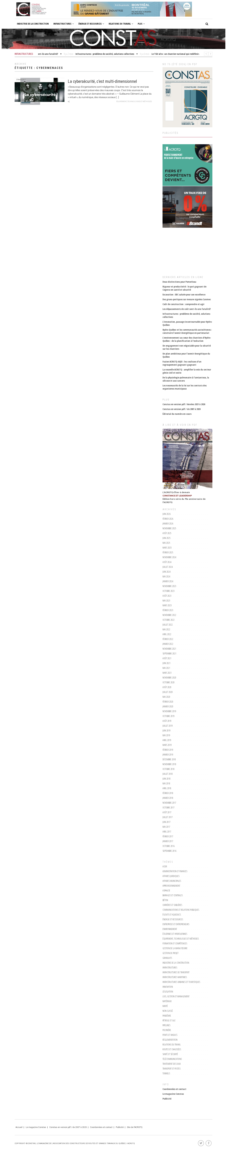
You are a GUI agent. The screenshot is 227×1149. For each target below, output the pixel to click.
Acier (165, 866)
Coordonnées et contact (174, 1089)
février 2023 (168, 610)
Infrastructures (62, 23)
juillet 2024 (168, 566)
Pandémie (167, 1015)
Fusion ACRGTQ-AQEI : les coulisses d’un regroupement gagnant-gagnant (182, 363)
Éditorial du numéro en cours (177, 413)
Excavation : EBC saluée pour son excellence (184, 294)
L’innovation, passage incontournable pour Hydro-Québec (187, 323)
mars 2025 (167, 547)
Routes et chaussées (172, 1049)
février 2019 (168, 749)
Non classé (168, 1010)
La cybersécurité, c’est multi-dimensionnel (102, 81)
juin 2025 (166, 538)
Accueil (18, 1127)
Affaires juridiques (171, 876)
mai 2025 (166, 542)
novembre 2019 (169, 711)
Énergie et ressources (90, 23)
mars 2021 (167, 672)
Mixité (165, 1006)
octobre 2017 (168, 807)
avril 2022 (167, 634)
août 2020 (167, 687)
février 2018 (168, 793)
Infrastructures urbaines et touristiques (181, 982)
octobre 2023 (168, 591)
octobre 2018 (168, 769)
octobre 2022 (168, 619)
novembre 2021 (169, 648)
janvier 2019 (168, 754)
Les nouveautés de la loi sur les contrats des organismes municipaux (185, 387)
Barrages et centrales (173, 895)
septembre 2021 (169, 653)
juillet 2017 (168, 817)
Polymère (167, 1030)
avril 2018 (167, 788)
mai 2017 (166, 826)
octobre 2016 (168, 846)
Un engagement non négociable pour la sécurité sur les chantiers (187, 347)
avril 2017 (167, 831)
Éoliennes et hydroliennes (175, 933)
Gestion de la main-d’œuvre (175, 948)
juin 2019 (166, 730)
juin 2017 (166, 822)
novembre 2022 (169, 615)
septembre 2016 (169, 850)
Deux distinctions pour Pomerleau (179, 281)
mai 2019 (166, 735)
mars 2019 (167, 745)
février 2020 (168, 701)
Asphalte (166, 890)
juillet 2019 (168, 725)
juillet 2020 (168, 692)
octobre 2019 (168, 716)
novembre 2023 (169, 586)
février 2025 (168, 552)
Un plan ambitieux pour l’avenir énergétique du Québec (186, 355)
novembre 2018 (169, 764)
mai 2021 (166, 668)
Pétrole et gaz (169, 1020)
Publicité (167, 1098)
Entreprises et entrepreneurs (176, 924)
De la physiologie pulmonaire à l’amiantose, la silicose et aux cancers (186, 379)
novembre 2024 (169, 557)
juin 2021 (166, 663)
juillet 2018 (168, 773)
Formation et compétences (175, 943)
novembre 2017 (169, 802)
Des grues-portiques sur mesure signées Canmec (187, 299)
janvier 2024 (168, 581)
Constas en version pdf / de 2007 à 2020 (181, 409)
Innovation (168, 986)
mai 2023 (166, 600)
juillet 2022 (168, 624)
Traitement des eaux (172, 1063)
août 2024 (167, 562)
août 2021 (167, 658)
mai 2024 (166, 576)
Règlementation (170, 1039)
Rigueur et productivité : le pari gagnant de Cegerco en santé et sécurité (184, 288)
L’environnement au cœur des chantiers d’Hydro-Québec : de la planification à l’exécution (187, 339)
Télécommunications (172, 1059)
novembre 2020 (169, 677)
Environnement (170, 929)
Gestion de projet (170, 953)
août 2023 (167, 595)
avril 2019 (167, 740)
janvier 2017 (168, 841)
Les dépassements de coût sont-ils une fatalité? (187, 309)
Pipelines (166, 1025)
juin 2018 (166, 778)
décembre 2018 (169, 759)
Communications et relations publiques (181, 909)
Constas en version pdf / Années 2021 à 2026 (184, 404)
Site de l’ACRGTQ (134, 1127)
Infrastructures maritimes (175, 977)
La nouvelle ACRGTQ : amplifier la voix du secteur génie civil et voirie (187, 371)
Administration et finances (175, 871)
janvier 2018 (168, 797)
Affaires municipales (172, 880)
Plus (140, 23)
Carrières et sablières (172, 905)
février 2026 (168, 518)
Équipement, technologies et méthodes (134, 101)
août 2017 (167, 812)
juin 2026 (166, 513)
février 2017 (168, 836)
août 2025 (167, 533)
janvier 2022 (168, 643)
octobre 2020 (168, 682)
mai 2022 (166, 629)
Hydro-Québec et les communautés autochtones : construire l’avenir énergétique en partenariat (187, 331)
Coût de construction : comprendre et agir (183, 304)
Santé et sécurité (170, 1054)
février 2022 (168, 639)
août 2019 (167, 720)
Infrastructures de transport (176, 972)
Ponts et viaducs (170, 1034)
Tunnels (166, 1073)
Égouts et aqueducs (172, 914)
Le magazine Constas (173, 1093)
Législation (168, 991)
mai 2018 (166, 783)
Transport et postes (171, 1068)
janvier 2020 (168, 706)
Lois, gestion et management (176, 996)
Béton (165, 900)
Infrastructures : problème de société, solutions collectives (186, 315)
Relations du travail (120, 23)
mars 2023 (167, 605)
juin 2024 (166, 571)
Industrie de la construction (33, 23)
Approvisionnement (171, 885)
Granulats (167, 957)
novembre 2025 (169, 528)
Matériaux (167, 1001)
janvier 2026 (168, 523)
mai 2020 (166, 696)
